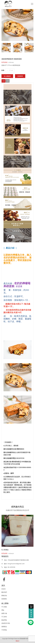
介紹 (3, 81)
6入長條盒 (5, 550)
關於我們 (4, 592)
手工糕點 (4, 606)
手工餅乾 (4, 616)
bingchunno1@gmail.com (16, 563)
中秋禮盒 (4, 630)
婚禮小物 (4, 613)
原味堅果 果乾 (5, 623)
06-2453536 (11, 567)
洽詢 (7, 81)
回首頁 (3, 589)
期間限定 (4, 626)
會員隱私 (4, 598)
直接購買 (20, 76)
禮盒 (2, 610)
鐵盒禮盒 (4, 620)
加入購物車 (7, 76)
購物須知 (4, 595)
